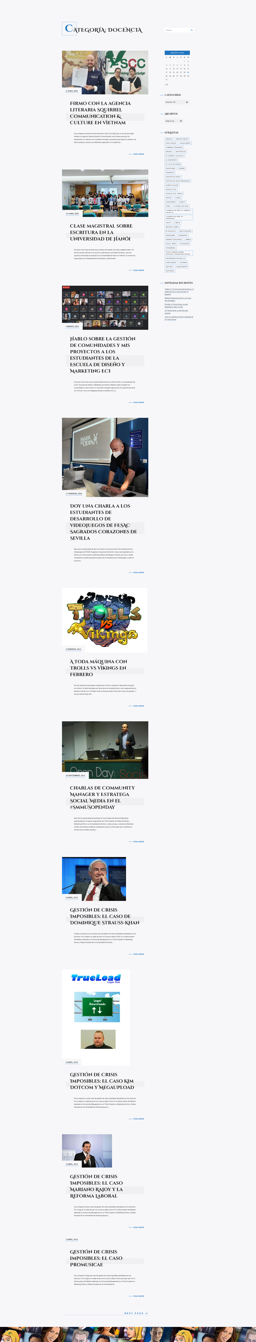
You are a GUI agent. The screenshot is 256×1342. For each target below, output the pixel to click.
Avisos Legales (136, 1339)
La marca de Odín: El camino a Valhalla (178, 211)
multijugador (185, 231)
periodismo (170, 235)
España (182, 168)
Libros (177, 222)
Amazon (169, 139)
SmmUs (188, 239)
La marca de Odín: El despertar (174, 217)
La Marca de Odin (181, 206)
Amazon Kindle (182, 139)
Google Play (171, 189)
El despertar (171, 160)
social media (171, 243)
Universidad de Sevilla (175, 258)
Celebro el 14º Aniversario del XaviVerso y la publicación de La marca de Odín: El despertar (179, 291)
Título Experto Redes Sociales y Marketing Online (178, 253)
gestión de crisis (173, 176)
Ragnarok (183, 235)
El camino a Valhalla (175, 155)
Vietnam (183, 262)
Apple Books (171, 143)
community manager (174, 147)
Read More (139, 154)
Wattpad (169, 266)
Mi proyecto (171, 231)
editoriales (181, 151)
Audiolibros (185, 143)
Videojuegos (171, 262)
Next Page (135, 1313)
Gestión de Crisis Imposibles (178, 181)
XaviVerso (170, 271)
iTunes (178, 197)
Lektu (168, 222)
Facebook (170, 172)
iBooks (169, 197)
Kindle (182, 202)
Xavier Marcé (181, 266)
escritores (170, 168)
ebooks (169, 151)
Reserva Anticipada (174, 239)
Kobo (168, 206)
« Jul (166, 84)
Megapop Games (172, 227)
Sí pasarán (184, 243)
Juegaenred (171, 202)
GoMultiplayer (172, 185)
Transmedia (170, 248)
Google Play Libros (174, 193)
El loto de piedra (173, 164)
